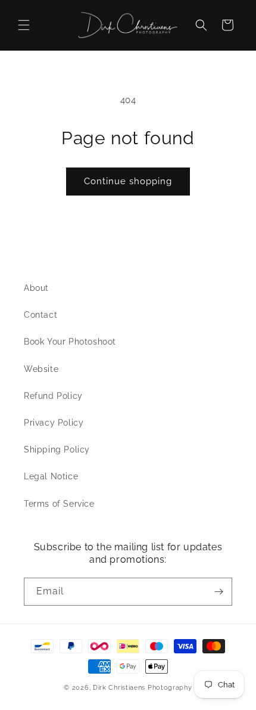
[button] (24, 25)
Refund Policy (53, 396)
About (36, 288)
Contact (40, 315)
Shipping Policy (57, 449)
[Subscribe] (218, 592)
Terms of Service (59, 504)
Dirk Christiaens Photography (142, 688)
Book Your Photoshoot (70, 341)
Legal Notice (51, 476)
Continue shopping (128, 181)
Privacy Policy (53, 422)
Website (41, 369)
